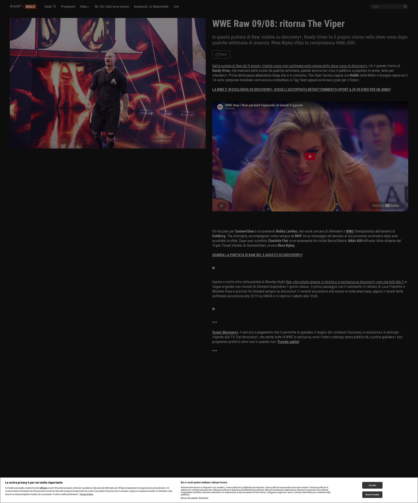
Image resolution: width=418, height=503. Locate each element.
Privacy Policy (86, 494)
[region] (209, 490)
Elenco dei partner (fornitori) (194, 498)
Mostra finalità (372, 494)
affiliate (43, 488)
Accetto (372, 485)
